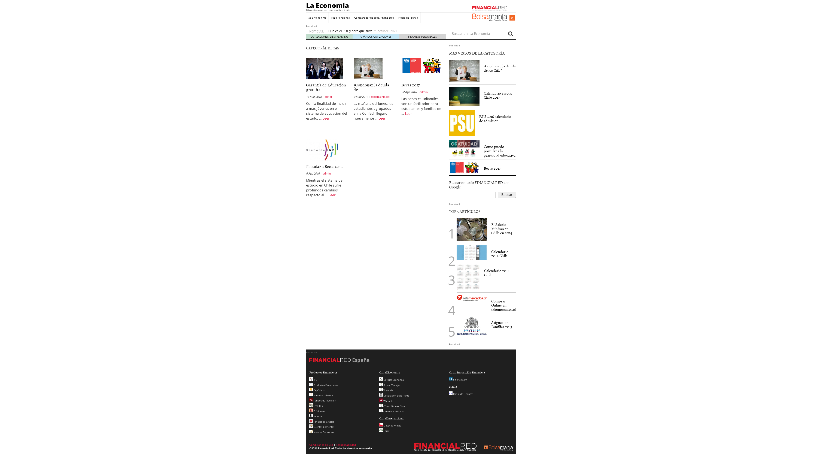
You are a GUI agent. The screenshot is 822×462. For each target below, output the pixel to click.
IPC (315, 379)
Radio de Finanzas (463, 393)
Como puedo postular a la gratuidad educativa (499, 151)
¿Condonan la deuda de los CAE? (500, 68)
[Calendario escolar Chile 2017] (464, 96)
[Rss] (512, 18)
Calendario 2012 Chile (499, 254)
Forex (386, 430)
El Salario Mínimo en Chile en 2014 (501, 229)
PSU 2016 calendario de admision (495, 119)
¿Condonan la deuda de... (371, 87)
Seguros (317, 416)
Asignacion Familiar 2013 (501, 325)
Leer (326, 118)
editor (328, 97)
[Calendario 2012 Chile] (472, 252)
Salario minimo (317, 17)
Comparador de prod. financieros (374, 17)
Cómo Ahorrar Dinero (395, 406)
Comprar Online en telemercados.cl (503, 305)
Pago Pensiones (340, 17)
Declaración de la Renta (396, 395)
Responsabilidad (346, 445)
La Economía (327, 5)
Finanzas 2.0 (460, 379)
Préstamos (319, 411)
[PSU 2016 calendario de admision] (462, 123)
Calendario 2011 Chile (496, 273)
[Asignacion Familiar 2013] (472, 325)
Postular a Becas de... (324, 166)
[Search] (510, 33)
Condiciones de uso (321, 445)
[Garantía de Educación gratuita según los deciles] (324, 68)
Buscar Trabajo (391, 385)
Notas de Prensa (408, 17)
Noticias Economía (393, 379)
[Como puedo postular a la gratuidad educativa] (464, 148)
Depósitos (319, 390)
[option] (383, 31)
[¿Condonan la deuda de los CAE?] (368, 68)
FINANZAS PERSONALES (422, 36)
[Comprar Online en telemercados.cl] (472, 298)
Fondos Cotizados (323, 395)
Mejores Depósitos (323, 432)
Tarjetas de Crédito (323, 421)
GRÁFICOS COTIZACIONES (376, 36)
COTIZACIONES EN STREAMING (329, 36)
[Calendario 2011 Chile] (468, 277)
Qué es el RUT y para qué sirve (350, 31)
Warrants (388, 401)
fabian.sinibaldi (380, 97)
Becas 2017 (410, 84)
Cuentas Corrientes (323, 426)
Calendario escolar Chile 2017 (498, 95)
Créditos (318, 405)
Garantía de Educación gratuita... (326, 87)
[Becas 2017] (421, 65)
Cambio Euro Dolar (393, 411)
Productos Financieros (325, 385)
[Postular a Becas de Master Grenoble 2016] (322, 149)
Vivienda (388, 390)
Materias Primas (392, 425)
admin (424, 92)
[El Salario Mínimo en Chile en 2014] (472, 229)
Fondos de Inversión (324, 400)
